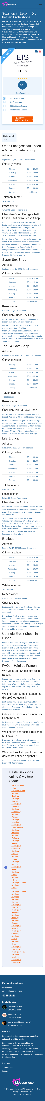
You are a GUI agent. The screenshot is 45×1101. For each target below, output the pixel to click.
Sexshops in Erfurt (18, 882)
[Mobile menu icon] (40, 4)
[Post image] (4, 1007)
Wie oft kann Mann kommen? (19, 1022)
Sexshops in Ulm (18, 791)
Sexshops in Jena (18, 952)
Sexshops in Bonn (18, 891)
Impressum (17, 1094)
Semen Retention (15, 1006)
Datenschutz (27, 1094)
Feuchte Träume (14, 1014)
